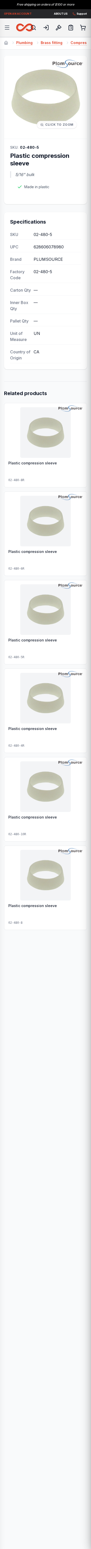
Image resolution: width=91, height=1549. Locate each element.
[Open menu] (7, 28)
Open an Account (18, 13)
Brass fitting (51, 42)
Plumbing (24, 42)
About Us (60, 13)
